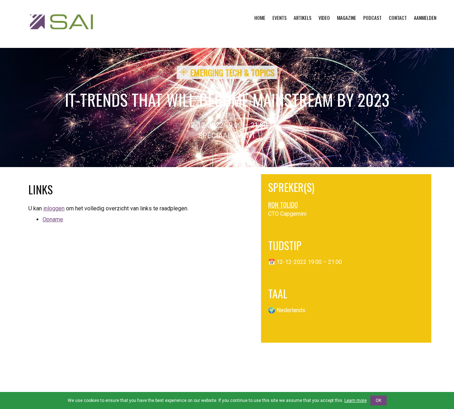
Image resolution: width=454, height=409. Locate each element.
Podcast (372, 17)
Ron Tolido (283, 204)
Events (279, 17)
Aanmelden (425, 17)
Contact (398, 17)
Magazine (346, 17)
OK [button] (378, 400)
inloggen (54, 208)
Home (259, 17)
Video (324, 17)
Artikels (302, 17)
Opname (53, 219)
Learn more (355, 400)
